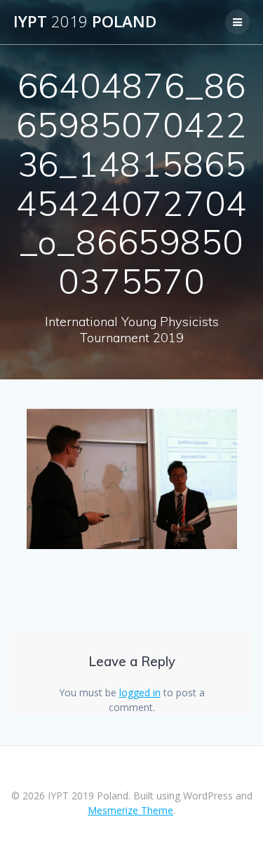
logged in (140, 692)
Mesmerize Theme (130, 810)
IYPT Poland (84, 21)
